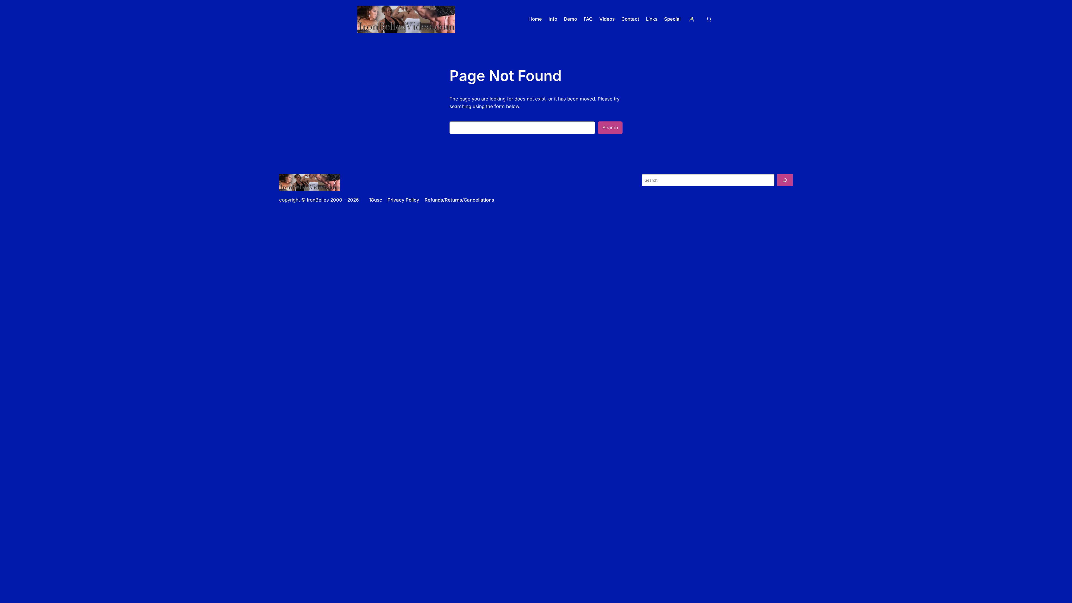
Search (610, 127)
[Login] (692, 19)
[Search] (785, 180)
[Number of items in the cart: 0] (709, 19)
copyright (289, 200)
